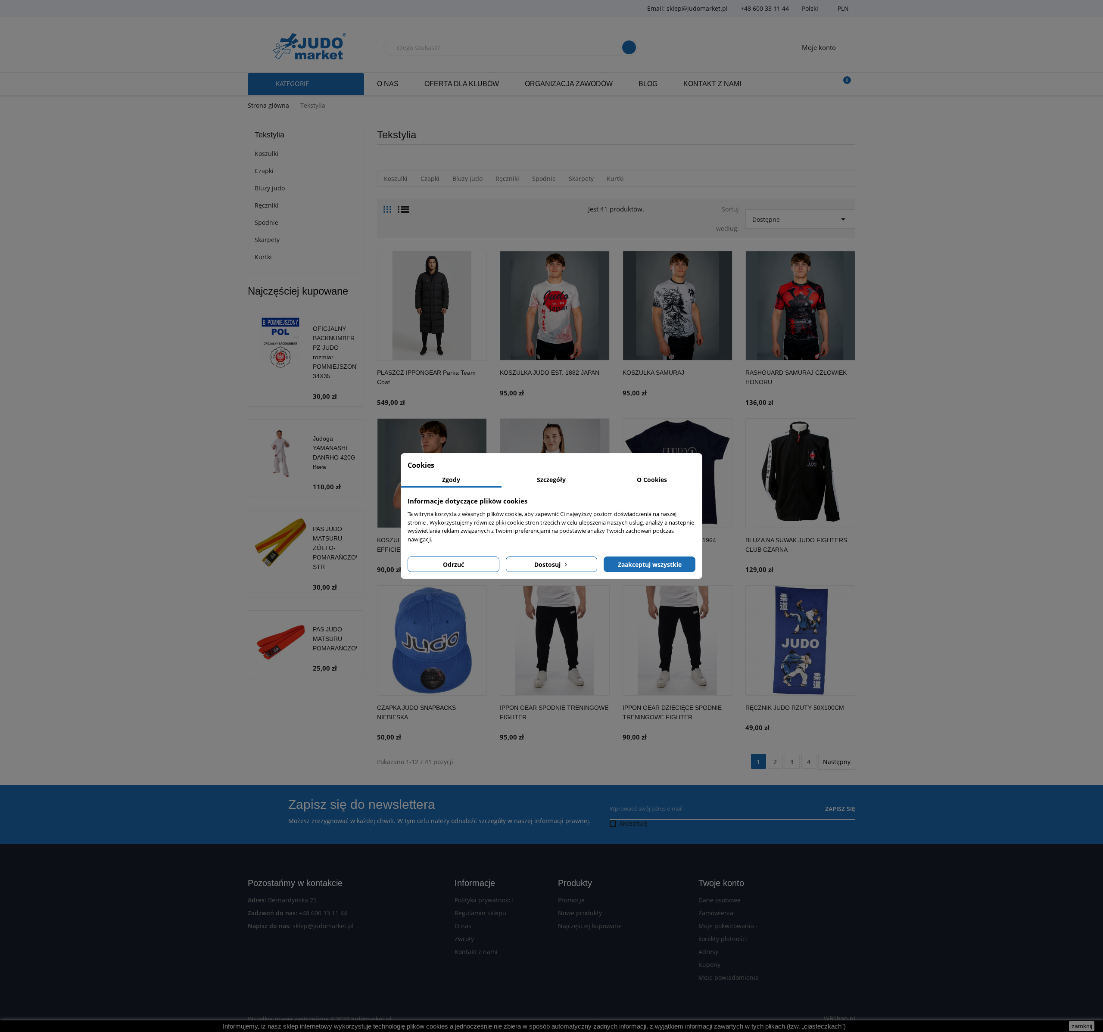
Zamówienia (715, 913)
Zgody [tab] (451, 480)
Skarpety (267, 240)
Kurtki (263, 257)
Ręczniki (266, 205)
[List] (403, 205)
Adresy (708, 952)
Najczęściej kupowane (590, 926)
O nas (463, 926)
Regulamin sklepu (480, 913)
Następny (837, 762)
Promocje (571, 900)
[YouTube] (282, 8)
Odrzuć (453, 564)
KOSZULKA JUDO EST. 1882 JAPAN (549, 372)
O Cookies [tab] (652, 480)
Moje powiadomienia (728, 977)
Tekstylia (269, 135)
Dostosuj (548, 564)
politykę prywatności (678, 823)
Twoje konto (721, 883)
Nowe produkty (580, 913)
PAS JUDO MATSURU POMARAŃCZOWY (339, 639)
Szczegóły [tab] (551, 480)
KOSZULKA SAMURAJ (653, 372)
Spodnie (266, 222)
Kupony (709, 965)
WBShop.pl (839, 1018)
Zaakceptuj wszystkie (650, 564)
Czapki (264, 171)
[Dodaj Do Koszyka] (478, 386)
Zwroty (464, 939)
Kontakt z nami (476, 952)
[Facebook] (260, 8)
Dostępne (800, 219)
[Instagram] (303, 8)
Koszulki (266, 153)
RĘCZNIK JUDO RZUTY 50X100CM (794, 707)
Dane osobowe (719, 900)
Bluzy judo (270, 188)
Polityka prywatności (484, 900)
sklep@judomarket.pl (323, 926)
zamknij (1082, 1026)
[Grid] (387, 205)
